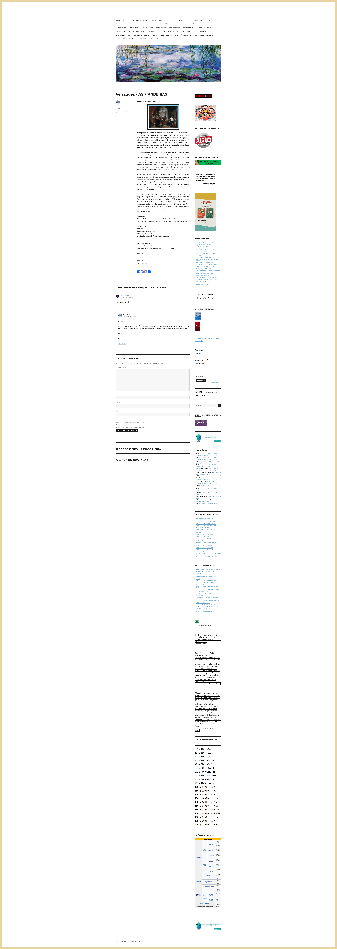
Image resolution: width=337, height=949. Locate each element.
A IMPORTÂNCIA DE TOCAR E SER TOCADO (208, 270)
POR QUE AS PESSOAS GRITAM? (205, 248)
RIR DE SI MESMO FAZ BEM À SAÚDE (206, 272)
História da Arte (160, 28)
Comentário (121, 367)
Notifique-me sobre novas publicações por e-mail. (130, 427)
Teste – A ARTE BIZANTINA (204, 540)
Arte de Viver (164, 24)
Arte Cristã (188, 20)
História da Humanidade (160, 35)
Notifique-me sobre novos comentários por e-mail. (130, 422)
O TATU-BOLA (200, 551)
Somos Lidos (141, 39)
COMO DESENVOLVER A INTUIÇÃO (205, 242)
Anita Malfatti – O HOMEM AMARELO (206, 557)
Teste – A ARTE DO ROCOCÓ (204, 546)
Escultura (179, 20)
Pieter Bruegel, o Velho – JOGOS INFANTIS (208, 529)
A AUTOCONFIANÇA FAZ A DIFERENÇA (207, 277)
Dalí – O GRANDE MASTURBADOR (205, 582)
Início (118, 20)
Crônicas (170, 20)
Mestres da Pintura (204, 28)
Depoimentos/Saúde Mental (181, 35)
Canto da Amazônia (171, 31)
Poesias (145, 20)
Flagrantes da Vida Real (141, 35)
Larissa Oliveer (126, 295)
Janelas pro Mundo (155, 31)
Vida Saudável (201, 24)
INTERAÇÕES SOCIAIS (202, 285)
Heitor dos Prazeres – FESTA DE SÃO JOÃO (208, 520)
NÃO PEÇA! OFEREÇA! (202, 246)
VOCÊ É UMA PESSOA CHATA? (204, 268)
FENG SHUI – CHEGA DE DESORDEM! (206, 257)
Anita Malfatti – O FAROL (203, 527)
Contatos (131, 39)
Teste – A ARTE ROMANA (203, 536)
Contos (131, 20)
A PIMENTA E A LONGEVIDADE (204, 263)
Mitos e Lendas (134, 28)
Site (117, 411)
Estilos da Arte (176, 24)
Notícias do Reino (189, 28)
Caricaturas (120, 24)
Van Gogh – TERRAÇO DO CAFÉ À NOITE (207, 590)
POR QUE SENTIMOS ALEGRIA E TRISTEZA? (208, 264)
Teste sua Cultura (174, 28)
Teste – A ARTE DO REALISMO (204, 547)
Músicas (162, 20)
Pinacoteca (198, 20)
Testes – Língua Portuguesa (203, 35)
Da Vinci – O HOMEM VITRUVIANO (206, 604)
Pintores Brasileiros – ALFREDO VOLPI (207, 522)
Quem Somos (120, 39)
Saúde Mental (189, 24)
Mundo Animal (121, 28)
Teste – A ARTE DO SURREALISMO (206, 525)
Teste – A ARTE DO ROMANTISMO (205, 549)
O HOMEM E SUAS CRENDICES (204, 283)
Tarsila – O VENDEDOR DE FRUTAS (206, 523)
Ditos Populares (147, 28)
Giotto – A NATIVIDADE (203, 591)
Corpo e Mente (213, 24)
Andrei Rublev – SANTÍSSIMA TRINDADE (207, 597)
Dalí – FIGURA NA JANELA (203, 538)
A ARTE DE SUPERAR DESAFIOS (205, 266)
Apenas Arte (141, 24)
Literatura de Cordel (204, 31)
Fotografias (208, 20)
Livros (124, 20)
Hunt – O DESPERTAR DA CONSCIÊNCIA (207, 606)
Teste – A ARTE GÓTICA (203, 602)
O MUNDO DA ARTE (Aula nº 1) (204, 518)
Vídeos (138, 20)
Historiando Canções (123, 31)
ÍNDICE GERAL (153, 39)
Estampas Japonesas (123, 35)
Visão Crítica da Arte (187, 31)
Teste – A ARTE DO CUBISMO (204, 535)
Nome (118, 394)
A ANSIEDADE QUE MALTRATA (205, 244)
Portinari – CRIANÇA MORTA (204, 544)
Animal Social (152, 24)
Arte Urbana (130, 24)
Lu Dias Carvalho (120, 106)
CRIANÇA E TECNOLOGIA (203, 281)
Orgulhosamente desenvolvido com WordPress (130, 941)
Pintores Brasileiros (139, 31)
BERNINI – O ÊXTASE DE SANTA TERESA (207, 542)
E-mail (119, 402)
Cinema (153, 20)
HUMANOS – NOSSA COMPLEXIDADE (206, 279)
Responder (120, 307)
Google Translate (217, 382)
